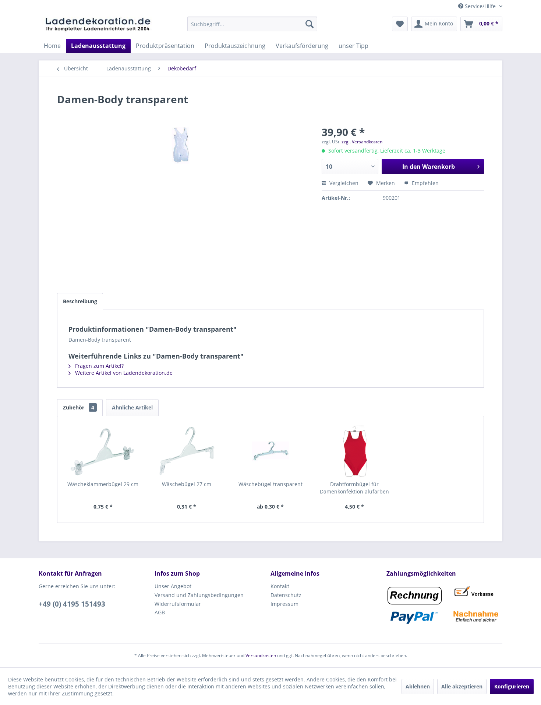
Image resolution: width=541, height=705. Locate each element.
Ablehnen (418, 686)
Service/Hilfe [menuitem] (480, 6)
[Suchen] (309, 24)
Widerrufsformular (178, 603)
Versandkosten (260, 655)
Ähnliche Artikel (132, 407)
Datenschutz (285, 594)
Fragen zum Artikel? (99, 365)
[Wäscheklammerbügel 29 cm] (103, 451)
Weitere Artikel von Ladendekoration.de (123, 372)
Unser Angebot (173, 586)
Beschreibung (80, 301)
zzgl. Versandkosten (362, 142)
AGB (160, 612)
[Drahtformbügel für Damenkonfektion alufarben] (354, 451)
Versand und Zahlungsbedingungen (199, 594)
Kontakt (279, 586)
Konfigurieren (511, 686)
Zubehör (78, 407)
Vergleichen (343, 182)
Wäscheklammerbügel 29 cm (102, 484)
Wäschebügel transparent (270, 484)
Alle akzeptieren (461, 686)
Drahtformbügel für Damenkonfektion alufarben (354, 488)
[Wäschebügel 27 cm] (187, 451)
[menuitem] (252, 24)
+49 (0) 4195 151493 (72, 604)
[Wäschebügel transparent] (270, 451)
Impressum (284, 603)
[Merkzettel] (400, 24)
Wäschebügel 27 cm (186, 484)
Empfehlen (424, 182)
